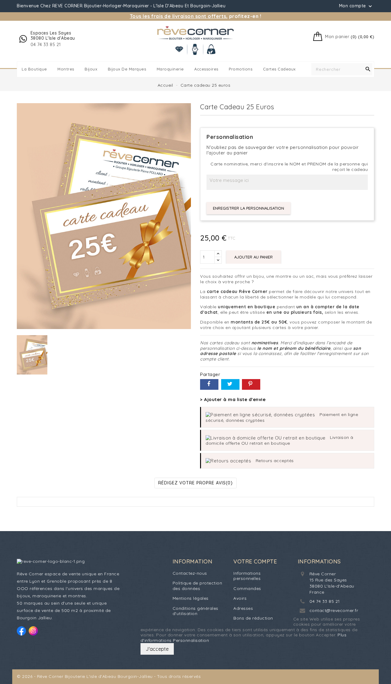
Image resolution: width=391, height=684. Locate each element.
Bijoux (91, 69)
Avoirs (240, 598)
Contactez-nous (190, 573)
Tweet (230, 384)
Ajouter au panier (253, 257)
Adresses (243, 608)
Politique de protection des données (197, 585)
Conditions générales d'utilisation (195, 611)
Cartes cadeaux (279, 69)
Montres (65, 69)
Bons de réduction (253, 618)
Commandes (247, 588)
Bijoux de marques (127, 69)
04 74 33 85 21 (324, 601)
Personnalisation (191, 640)
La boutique (34, 69)
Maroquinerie (170, 69)
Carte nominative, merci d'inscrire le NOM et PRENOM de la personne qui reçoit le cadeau (289, 166)
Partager (209, 384)
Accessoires (206, 69)
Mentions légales (191, 598)
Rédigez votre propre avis (195, 483)
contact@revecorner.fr (333, 610)
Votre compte (255, 561)
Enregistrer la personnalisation (248, 208)
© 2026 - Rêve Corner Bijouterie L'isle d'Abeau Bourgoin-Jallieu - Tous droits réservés (109, 676)
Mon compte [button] (356, 6)
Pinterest (251, 384)
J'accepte (157, 649)
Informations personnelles (247, 575)
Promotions (240, 69)
